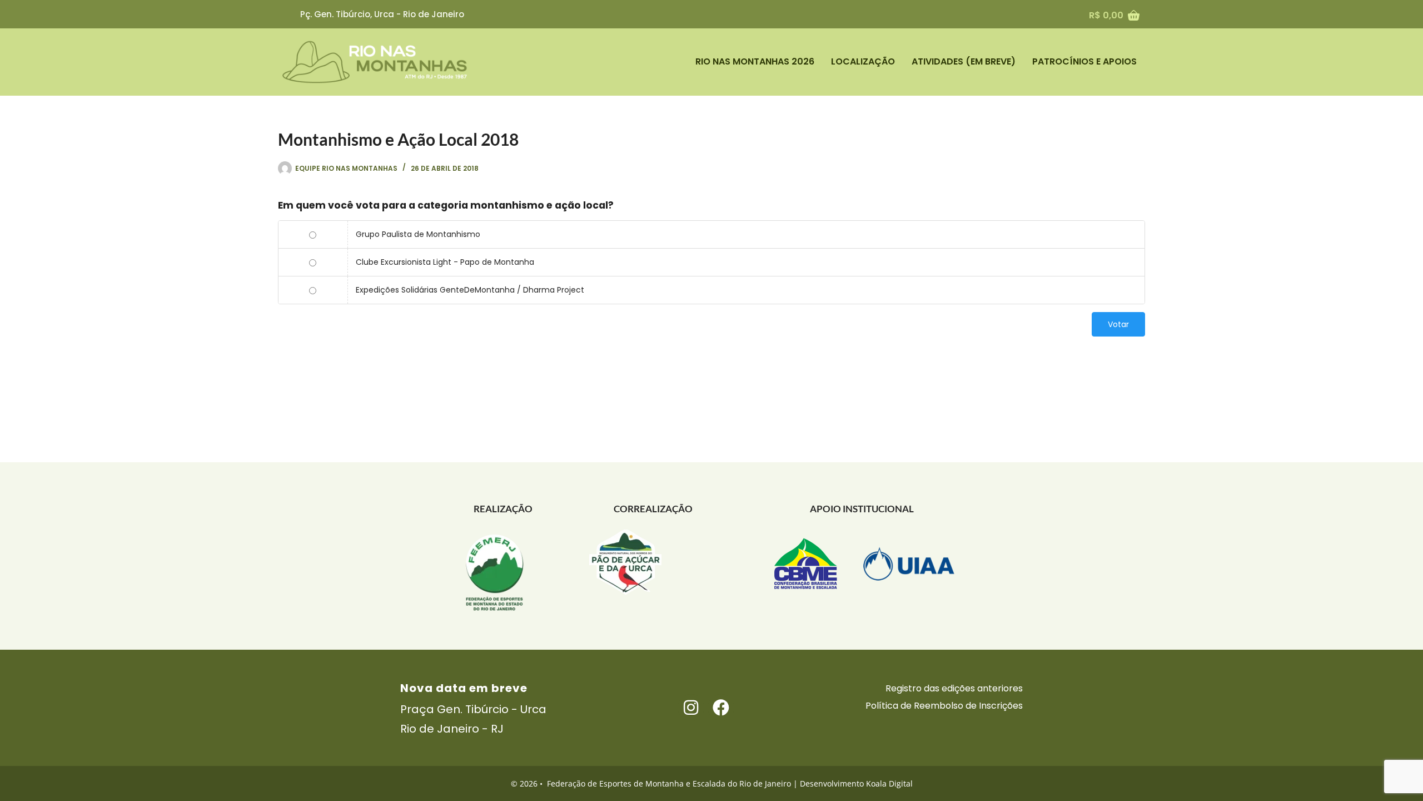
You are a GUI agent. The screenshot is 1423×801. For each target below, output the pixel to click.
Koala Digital (889, 783)
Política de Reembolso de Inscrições (944, 705)
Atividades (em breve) (964, 61)
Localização (863, 61)
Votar (1118, 324)
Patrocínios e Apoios (1084, 61)
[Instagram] (691, 707)
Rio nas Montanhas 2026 (754, 61)
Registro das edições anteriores (954, 688)
